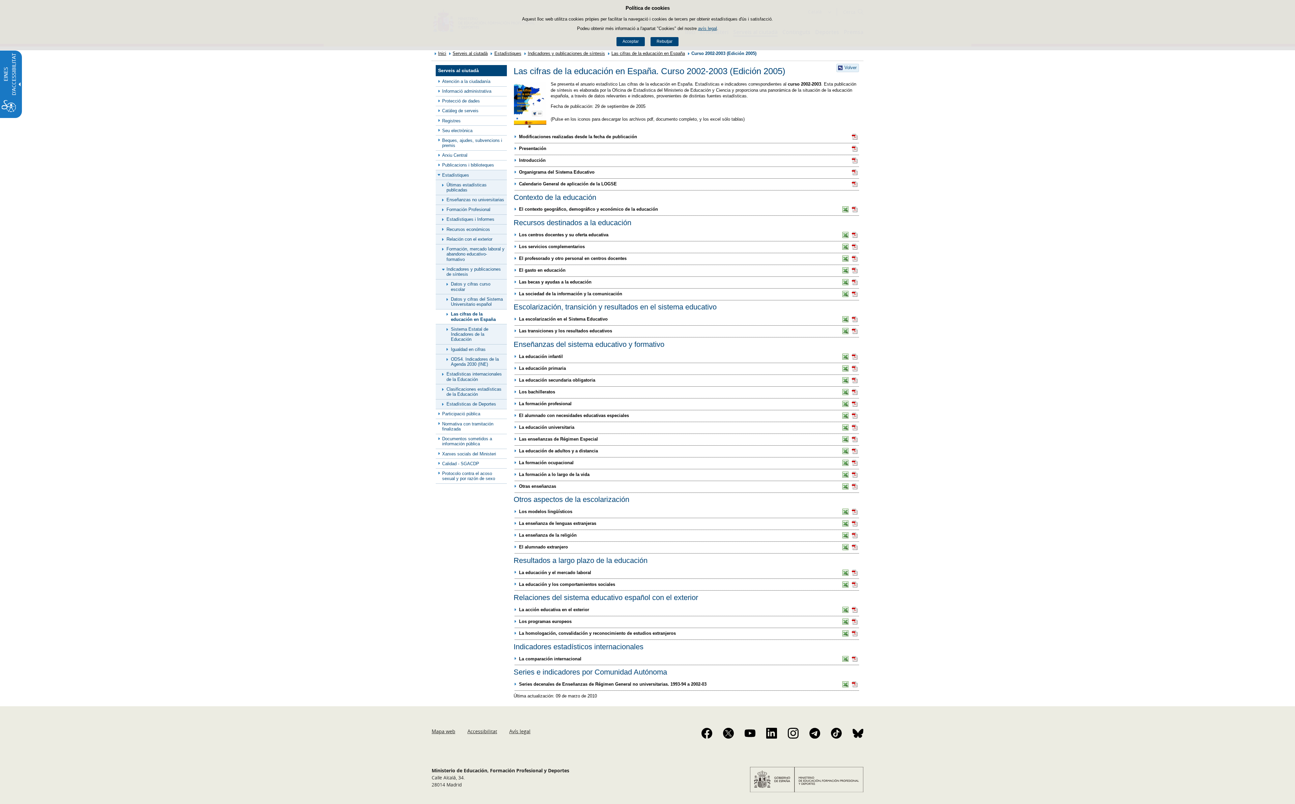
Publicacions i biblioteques (468, 165)
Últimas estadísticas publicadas (467, 187)
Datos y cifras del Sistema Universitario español (477, 302)
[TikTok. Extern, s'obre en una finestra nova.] (836, 733)
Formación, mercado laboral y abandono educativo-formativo (476, 254)
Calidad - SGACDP (460, 463)
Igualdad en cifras (468, 349)
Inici (442, 53)
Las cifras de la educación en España (648, 53)
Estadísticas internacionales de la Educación (474, 376)
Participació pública (461, 413)
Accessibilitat (482, 731)
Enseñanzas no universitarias (475, 199)
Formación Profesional (468, 209)
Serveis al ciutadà (470, 53)
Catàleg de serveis (460, 110)
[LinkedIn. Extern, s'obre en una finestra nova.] (771, 733)
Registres (451, 120)
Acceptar (631, 41)
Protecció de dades (461, 100)
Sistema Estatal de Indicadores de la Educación (469, 334)
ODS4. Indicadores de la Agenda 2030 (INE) (475, 362)
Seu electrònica (457, 130)
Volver (850, 67)
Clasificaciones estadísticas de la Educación (474, 392)
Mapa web (443, 731)
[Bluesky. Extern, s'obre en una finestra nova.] (858, 733)
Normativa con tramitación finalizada (467, 426)
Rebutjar (664, 41)
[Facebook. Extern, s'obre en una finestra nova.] (706, 733)
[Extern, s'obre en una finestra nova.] (855, 137)
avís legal (707, 28)
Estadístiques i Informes (470, 219)
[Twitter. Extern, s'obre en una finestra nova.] (728, 733)
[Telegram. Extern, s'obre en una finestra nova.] (814, 733)
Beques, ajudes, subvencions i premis (472, 143)
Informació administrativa (466, 91)
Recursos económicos (468, 229)
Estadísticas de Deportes (471, 404)
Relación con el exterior (469, 239)
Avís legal (519, 731)
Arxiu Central (454, 155)
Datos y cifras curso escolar (470, 286)
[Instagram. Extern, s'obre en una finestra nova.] (793, 733)
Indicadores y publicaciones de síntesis (566, 53)
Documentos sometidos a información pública (467, 441)
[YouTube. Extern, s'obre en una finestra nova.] (750, 733)
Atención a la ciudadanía (466, 81)
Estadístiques (507, 53)
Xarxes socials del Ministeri (469, 453)
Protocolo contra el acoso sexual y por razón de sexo (468, 476)
